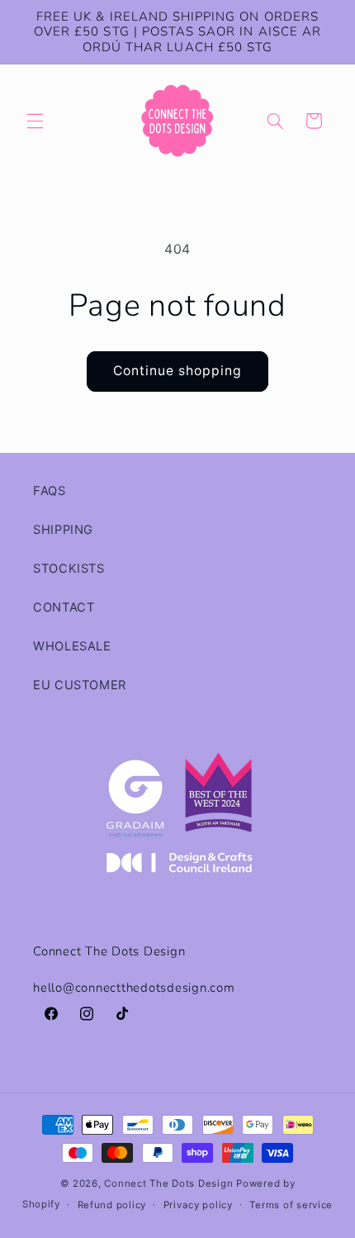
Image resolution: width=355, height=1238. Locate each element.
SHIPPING (63, 529)
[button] (35, 121)
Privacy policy (198, 1205)
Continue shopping (178, 371)
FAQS (49, 490)
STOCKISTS (69, 568)
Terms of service (291, 1205)
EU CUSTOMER (79, 685)
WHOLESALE (72, 646)
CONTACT (63, 607)
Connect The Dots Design (168, 1183)
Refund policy (112, 1205)
